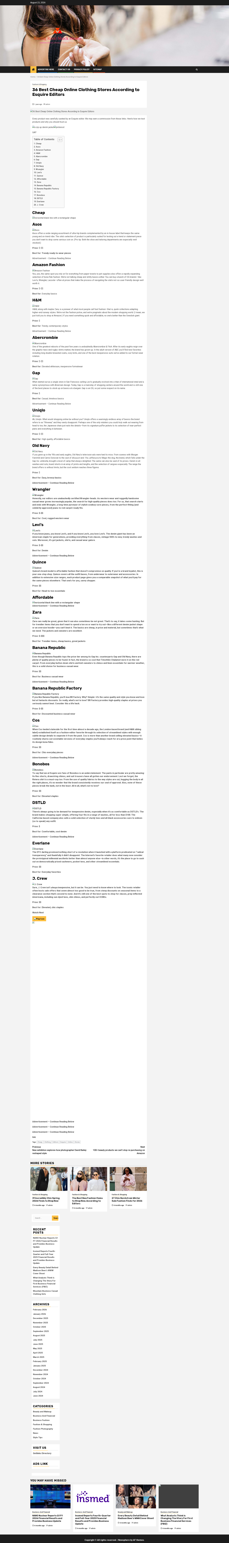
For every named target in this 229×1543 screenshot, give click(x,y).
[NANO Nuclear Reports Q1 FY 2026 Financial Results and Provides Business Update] (50, 1496)
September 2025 (41, 1331)
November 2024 (40, 1374)
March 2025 (38, 1357)
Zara (39, 182)
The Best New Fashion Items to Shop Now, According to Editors (87, 1201)
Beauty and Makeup (42, 1411)
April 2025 (38, 1353)
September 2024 (41, 1383)
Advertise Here (46, 69)
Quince (40, 176)
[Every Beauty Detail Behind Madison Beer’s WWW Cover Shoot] (136, 1496)
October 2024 (39, 1379)
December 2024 (40, 1370)
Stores (77, 1142)
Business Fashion (41, 1420)
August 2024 (39, 1387)
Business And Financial (44, 1416)
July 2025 (37, 1340)
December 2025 (40, 1318)
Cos (38, 192)
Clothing (47, 1142)
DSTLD (40, 198)
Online (70, 1142)
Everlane (40, 201)
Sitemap (97, 69)
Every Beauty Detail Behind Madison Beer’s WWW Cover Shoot (45, 1270)
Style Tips (37, 1437)
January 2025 (39, 1366)
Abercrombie (41, 156)
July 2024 (37, 1391)
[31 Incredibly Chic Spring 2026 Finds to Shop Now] (48, 1179)
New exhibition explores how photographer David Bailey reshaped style (59, 1150)
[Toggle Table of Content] (59, 139)
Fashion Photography (43, 1429)
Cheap (38, 144)
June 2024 (38, 1396)
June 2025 (38, 1344)
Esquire (63, 1142)
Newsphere (124, 1540)
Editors (55, 1142)
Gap (37, 160)
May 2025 (37, 1348)
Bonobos (41, 195)
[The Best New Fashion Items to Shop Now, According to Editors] (88, 1179)
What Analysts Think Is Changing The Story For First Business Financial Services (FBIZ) (177, 1519)
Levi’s (39, 172)
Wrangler (40, 169)
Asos (38, 147)
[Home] (33, 70)
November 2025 (40, 1322)
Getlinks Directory (42, 1453)
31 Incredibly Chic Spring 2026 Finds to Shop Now (46, 1199)
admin (47, 104)
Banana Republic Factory (48, 189)
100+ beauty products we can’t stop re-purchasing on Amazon (119, 1150)
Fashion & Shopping (39, 84)
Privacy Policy (81, 69)
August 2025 (39, 1335)
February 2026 (40, 1310)
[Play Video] (39, 918)
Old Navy (40, 166)
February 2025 (40, 1361)
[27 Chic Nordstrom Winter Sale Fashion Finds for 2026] (128, 1179)
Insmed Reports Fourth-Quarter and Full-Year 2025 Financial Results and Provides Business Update (44, 1257)
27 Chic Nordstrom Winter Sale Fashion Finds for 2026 (127, 1199)
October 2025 (39, 1327)
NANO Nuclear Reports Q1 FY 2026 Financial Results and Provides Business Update (47, 1518)
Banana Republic (44, 185)
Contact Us (64, 69)
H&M (38, 153)
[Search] (196, 69)
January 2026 (39, 1314)
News (35, 1433)
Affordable (41, 179)
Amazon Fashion (43, 150)
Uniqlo (39, 163)
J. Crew (40, 205)
